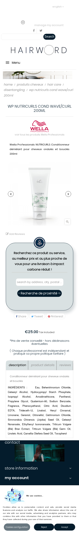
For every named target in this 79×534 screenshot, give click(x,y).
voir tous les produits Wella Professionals (39, 134)
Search (49, 36)
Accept (64, 527)
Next (68, 194)
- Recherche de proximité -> (39, 293)
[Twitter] (41, 31)
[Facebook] (34, 31)
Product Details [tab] (42, 365)
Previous (11, 194)
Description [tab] (17, 365)
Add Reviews (17, 234)
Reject (44, 527)
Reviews (65, 365)
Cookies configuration (17, 527)
